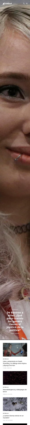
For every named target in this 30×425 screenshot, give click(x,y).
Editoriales (6, 359)
